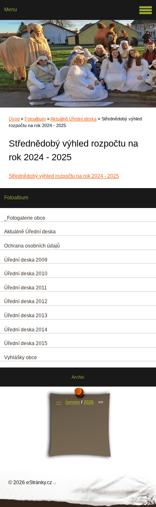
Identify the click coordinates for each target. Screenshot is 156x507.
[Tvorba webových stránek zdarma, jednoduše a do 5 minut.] (55, 483)
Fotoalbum (35, 118)
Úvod (14, 118)
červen (72, 401)
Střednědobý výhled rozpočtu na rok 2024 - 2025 (64, 176)
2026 (89, 401)
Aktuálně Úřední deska (73, 118)
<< (58, 401)
